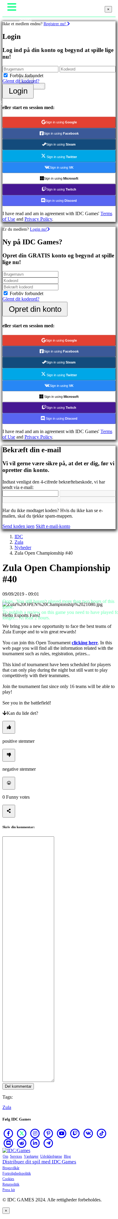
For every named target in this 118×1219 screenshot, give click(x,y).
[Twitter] (22, 1133)
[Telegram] (48, 1143)
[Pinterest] (48, 1133)
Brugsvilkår (10, 1168)
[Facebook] (8, 1133)
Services (16, 1156)
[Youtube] (62, 1133)
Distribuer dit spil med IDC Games (39, 1162)
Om (5, 1156)
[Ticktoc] (102, 1133)
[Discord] (8, 1143)
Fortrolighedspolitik (16, 1173)
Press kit (8, 1190)
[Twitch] (75, 1133)
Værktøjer (31, 1156)
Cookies (8, 1179)
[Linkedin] (35, 1143)
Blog (67, 1156)
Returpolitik (10, 1184)
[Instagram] (35, 1133)
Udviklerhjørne (51, 1156)
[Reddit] (22, 1143)
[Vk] (88, 1133)
